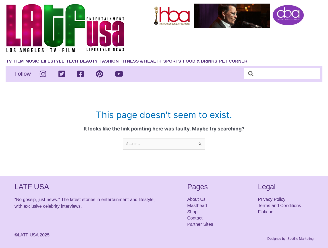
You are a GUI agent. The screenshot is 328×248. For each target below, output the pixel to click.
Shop (192, 211)
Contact (195, 217)
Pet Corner (233, 61)
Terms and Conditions (279, 205)
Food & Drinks (200, 61)
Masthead (197, 205)
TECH (72, 61)
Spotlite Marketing (300, 238)
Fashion (109, 61)
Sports (172, 61)
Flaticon (265, 211)
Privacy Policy (271, 199)
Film (19, 61)
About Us (196, 199)
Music (32, 61)
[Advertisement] (232, 41)
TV (9, 61)
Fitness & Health (141, 61)
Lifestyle (52, 61)
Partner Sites (200, 224)
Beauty (89, 61)
